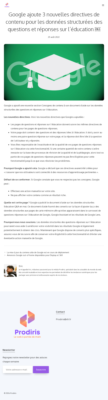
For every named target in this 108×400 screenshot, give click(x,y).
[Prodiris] (7, 5)
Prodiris (13, 393)
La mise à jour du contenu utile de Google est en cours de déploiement (38, 252)
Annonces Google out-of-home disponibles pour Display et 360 (35, 255)
